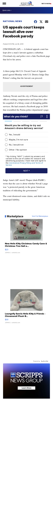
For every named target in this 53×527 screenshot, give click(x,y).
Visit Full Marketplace (40, 216)
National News (12, 21)
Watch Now (46, 3)
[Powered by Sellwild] (44, 361)
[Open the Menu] (4, 3)
